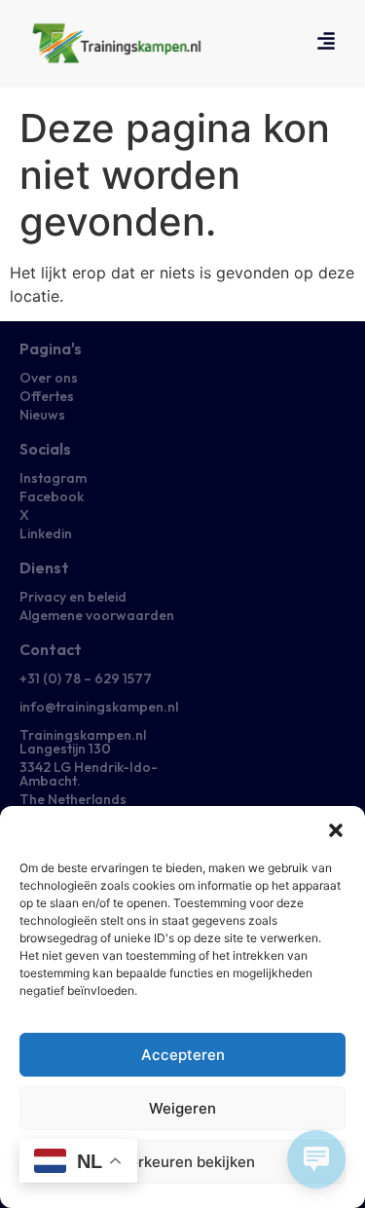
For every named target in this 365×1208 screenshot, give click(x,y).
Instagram (53, 478)
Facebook (51, 496)
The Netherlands (73, 799)
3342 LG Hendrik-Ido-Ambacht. (88, 773)
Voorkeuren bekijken (183, 1162)
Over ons (48, 377)
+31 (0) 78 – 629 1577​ (85, 678)
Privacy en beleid (73, 596)
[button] (336, 830)
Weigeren (182, 1108)
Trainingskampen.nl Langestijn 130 (82, 741)
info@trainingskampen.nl (98, 706)
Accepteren (183, 1054)
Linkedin (45, 533)
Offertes (46, 396)
